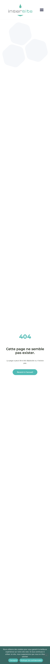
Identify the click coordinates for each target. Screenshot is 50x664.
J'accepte (13, 660)
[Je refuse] (46, 655)
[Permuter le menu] (42, 10)
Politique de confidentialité (31, 660)
